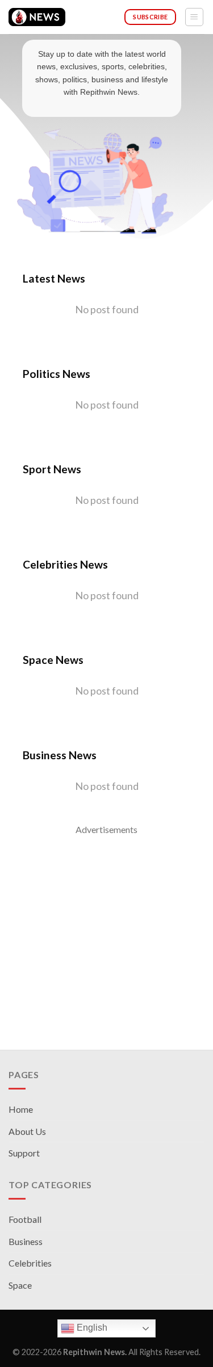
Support (24, 1152)
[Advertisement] (106, 943)
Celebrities (30, 1262)
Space (20, 1285)
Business (26, 1241)
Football (25, 1219)
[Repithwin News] (37, 17)
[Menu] (194, 17)
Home (21, 1109)
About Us (27, 1131)
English (90, 1327)
